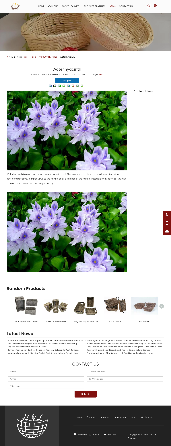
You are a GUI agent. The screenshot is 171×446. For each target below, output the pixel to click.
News (133, 417)
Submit (85, 394)
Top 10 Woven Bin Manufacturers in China (27, 346)
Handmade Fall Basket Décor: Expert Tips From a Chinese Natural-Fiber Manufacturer (46, 340)
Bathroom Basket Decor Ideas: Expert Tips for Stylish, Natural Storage (118, 350)
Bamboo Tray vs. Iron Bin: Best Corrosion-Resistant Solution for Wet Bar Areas (43, 350)
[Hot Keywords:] (149, 6)
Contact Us (146, 417)
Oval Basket (144, 321)
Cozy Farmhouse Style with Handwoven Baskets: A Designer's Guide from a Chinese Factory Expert (125, 346)
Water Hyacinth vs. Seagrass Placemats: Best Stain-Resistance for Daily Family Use (125, 340)
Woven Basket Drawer (56, 321)
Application (120, 417)
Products (91, 417)
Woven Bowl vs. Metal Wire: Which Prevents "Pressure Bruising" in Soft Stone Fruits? (125, 343)
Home (79, 417)
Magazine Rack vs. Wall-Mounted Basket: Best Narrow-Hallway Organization (43, 353)
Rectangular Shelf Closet (26, 321)
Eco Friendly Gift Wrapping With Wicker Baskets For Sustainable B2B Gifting (42, 343)
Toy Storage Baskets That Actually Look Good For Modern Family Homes (120, 353)
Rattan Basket (115, 321)
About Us (105, 417)
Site (100, 74)
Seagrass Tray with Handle (85, 321)
